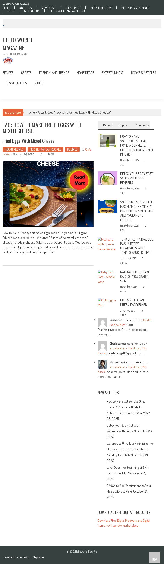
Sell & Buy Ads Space (135, 7)
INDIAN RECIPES (14, 149)
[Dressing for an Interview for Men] (107, 302)
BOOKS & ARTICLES (143, 73)
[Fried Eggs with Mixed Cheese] (48, 194)
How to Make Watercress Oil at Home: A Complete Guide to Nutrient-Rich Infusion (136, 145)
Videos (39, 83)
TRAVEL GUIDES (16, 83)
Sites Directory (101, 7)
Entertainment (112, 73)
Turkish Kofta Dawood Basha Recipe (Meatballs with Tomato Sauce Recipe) (136, 246)
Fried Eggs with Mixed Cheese (28, 140)
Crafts (26, 73)
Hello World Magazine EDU (67, 10)
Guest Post (73, 7)
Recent (108, 125)
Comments (142, 125)
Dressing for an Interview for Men (133, 302)
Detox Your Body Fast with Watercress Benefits (136, 178)
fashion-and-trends (54, 73)
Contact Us (32, 10)
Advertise (48, 7)
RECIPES (8, 73)
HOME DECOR (85, 73)
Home (6, 7)
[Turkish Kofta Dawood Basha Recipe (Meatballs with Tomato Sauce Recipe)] (107, 244)
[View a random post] (155, 94)
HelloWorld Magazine (31, 557)
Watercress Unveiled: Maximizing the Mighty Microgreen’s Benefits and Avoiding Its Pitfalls (136, 211)
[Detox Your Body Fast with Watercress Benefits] (107, 178)
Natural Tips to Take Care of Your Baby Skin (135, 276)
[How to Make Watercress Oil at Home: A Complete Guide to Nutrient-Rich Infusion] (107, 140)
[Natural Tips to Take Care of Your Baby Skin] (107, 277)
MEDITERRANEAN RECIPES (45, 149)
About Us (25, 7)
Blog (11, 10)
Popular (124, 125)
